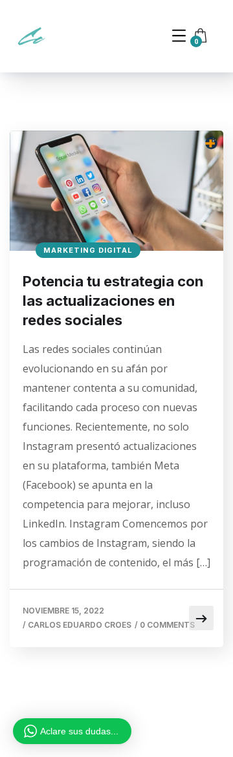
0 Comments (167, 625)
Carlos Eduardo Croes (79, 625)
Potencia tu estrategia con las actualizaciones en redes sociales (113, 300)
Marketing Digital (88, 250)
